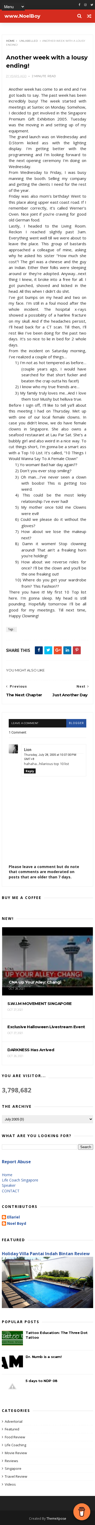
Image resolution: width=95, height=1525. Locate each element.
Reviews (11, 1460)
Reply (30, 771)
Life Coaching (15, 1445)
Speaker (9, 1185)
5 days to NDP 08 (42, 1381)
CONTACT (11, 1190)
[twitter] (92, 5)
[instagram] (85, 5)
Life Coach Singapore (20, 1180)
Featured (12, 1429)
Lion (27, 750)
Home (10, 41)
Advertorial (13, 1421)
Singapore (13, 1468)
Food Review (15, 1437)
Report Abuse (16, 1162)
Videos (10, 1484)
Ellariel (13, 1217)
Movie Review (16, 1452)
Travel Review (16, 1476)
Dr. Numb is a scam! (43, 1357)
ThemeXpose (56, 1518)
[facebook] (79, 5)
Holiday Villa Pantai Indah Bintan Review (46, 1254)
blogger (76, 723)
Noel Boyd (16, 1223)
